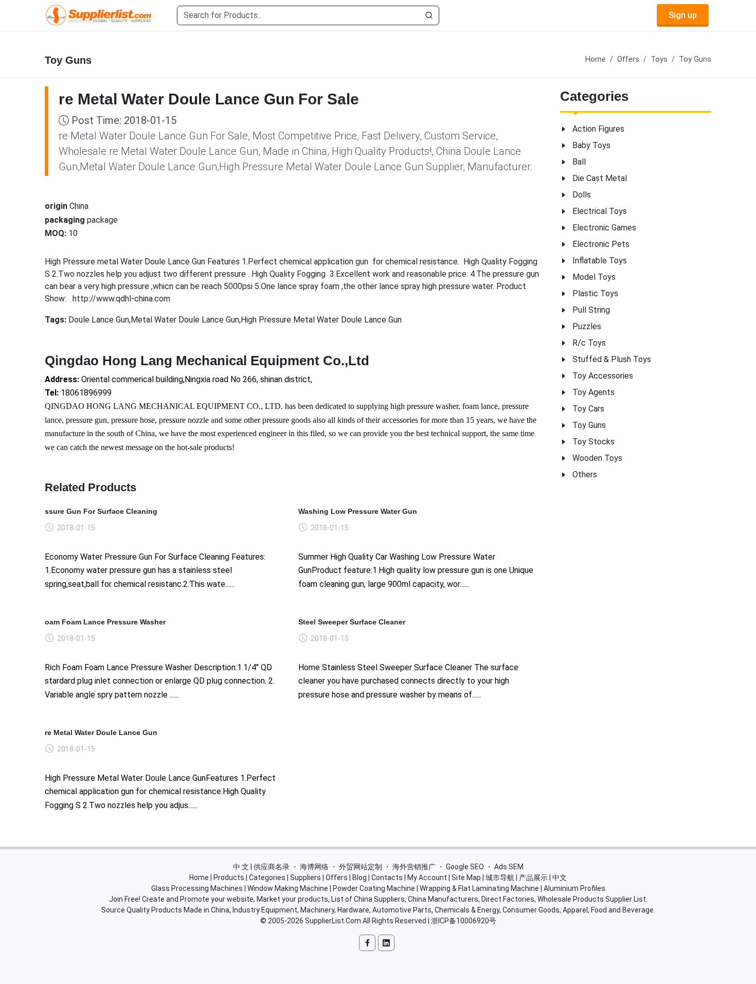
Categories (267, 877)
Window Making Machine (287, 888)
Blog (359, 877)
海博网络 (314, 867)
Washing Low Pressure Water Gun (357, 511)
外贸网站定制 (360, 867)
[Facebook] (367, 943)
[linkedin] (386, 943)
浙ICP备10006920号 (463, 921)
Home (595, 59)
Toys (659, 59)
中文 (559, 877)
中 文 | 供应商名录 (261, 867)
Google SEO (465, 867)
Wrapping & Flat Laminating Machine (479, 888)
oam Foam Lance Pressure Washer (105, 622)
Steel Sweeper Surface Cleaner (351, 622)
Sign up (683, 15)
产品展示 (533, 877)
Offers (628, 59)
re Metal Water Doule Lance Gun (101, 732)
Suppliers (305, 877)
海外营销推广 (414, 867)
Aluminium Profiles (574, 888)
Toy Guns (695, 59)
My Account (427, 877)
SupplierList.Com (333, 921)
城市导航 (499, 877)
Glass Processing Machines (197, 888)
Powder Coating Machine (374, 888)
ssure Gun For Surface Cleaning (101, 511)
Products (228, 877)
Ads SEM (509, 867)
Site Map (466, 877)
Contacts (387, 877)
